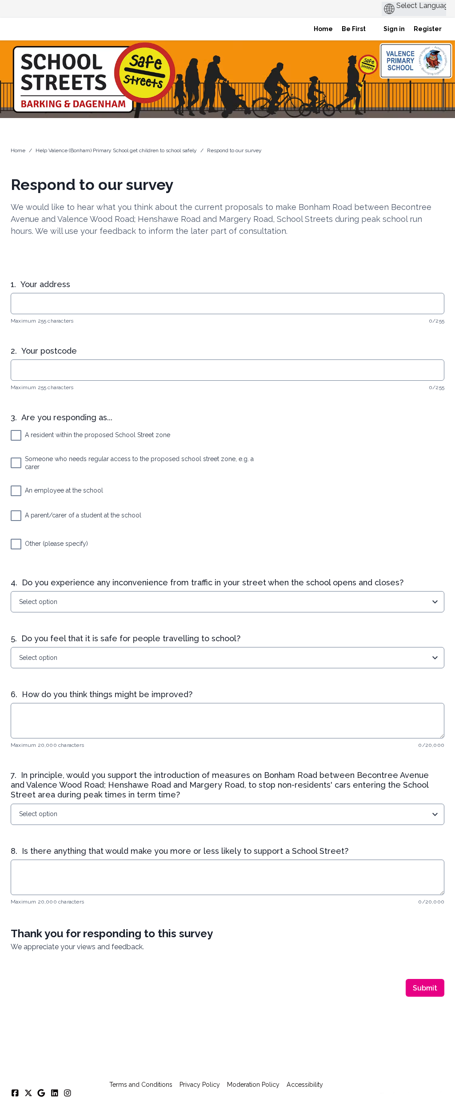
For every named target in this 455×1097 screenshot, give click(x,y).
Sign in (394, 28)
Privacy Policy (200, 1084)
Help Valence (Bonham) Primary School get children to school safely (116, 150)
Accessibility (305, 1084)
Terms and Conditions (140, 1084)
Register (428, 28)
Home (18, 150)
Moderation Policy (253, 1084)
